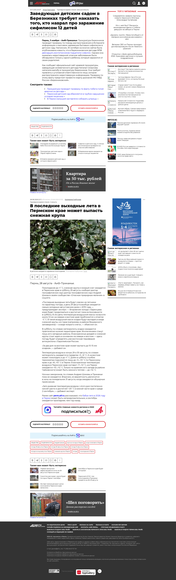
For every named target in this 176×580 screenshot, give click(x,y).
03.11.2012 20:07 (35, 10)
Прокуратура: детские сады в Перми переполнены (51, 152)
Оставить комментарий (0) (88, 108)
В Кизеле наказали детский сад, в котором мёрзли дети (52, 160)
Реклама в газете (102, 525)
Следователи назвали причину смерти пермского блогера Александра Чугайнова (127, 18)
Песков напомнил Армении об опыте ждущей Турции (131, 123)
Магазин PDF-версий (119, 525)
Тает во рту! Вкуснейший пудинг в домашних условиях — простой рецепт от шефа (130, 261)
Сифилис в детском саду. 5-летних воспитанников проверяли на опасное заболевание (91, 145)
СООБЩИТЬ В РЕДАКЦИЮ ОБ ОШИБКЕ (60, 532)
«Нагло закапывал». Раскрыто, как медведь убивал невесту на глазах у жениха (131, 285)
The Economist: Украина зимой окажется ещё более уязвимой (128, 131)
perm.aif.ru (59, 396)
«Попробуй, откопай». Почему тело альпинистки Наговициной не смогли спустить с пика (131, 95)
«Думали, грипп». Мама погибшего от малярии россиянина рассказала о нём (126, 37)
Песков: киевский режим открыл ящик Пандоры (129, 139)
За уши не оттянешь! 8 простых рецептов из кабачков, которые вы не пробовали (132, 292)
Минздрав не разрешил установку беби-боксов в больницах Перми (53, 145)
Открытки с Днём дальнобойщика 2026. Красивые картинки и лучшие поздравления (127, 56)
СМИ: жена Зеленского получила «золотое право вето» (129, 155)
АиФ (85, 271)
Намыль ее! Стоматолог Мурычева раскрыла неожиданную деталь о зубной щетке (131, 102)
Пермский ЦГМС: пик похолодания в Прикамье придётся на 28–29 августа (88, 478)
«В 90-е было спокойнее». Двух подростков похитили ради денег (130, 268)
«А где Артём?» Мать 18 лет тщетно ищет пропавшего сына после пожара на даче (131, 253)
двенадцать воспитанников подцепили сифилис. (66, 53)
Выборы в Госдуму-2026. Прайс (58, 529)
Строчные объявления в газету (113, 527)
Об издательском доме (56, 525)
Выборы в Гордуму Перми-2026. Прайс (129, 529)
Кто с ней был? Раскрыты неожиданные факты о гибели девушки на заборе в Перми (126, 27)
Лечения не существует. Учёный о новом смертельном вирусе (130, 276)
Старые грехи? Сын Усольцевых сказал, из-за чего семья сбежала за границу (131, 87)
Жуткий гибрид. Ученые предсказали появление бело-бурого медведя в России (132, 110)
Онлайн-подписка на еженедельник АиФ (62, 527)
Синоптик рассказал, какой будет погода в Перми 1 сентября (53, 477)
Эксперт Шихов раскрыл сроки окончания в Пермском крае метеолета (52, 486)
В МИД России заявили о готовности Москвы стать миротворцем (131, 147)
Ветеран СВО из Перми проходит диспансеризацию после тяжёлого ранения (126, 47)
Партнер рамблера (67, 571)
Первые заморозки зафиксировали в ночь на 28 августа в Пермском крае (51, 470)
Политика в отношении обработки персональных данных (65, 554)
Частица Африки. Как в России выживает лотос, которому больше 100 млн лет (131, 79)
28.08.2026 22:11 (35, 199)
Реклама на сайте (86, 525)
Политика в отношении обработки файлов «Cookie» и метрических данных (70, 555)
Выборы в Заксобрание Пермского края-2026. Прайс (92, 529)
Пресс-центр (72, 525)
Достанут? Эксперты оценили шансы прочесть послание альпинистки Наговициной (132, 71)
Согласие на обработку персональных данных (62, 552)
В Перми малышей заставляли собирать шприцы (72, 99)
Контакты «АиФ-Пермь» (89, 527)
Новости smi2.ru (38, 192)
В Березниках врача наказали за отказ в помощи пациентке (90, 152)
